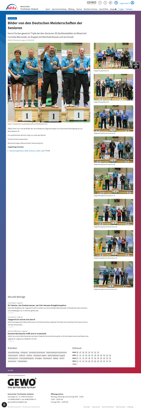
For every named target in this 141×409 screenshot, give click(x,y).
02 (95, 352)
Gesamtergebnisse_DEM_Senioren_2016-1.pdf (27, 151)
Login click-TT (125, 3)
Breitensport (47, 358)
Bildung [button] (71, 9)
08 (77, 352)
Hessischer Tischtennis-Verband (29, 7)
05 (86, 352)
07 (80, 352)
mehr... (75, 364)
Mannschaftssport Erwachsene (56, 352)
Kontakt (87, 407)
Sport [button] (48, 9)
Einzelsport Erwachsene (37, 352)
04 (89, 352)
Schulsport (24, 352)
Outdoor (29, 355)
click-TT (61, 358)
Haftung (130, 407)
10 (83, 355)
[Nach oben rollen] (136, 402)
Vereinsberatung (13, 352)
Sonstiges (38, 358)
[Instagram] (105, 2)
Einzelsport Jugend (40, 355)
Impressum (96, 407)
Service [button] (79, 9)
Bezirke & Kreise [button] (90, 9)
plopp (112, 9)
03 (92, 352)
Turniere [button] (129, 9)
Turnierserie (12, 361)
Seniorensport (13, 355)
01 (98, 352)
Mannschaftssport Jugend (56, 355)
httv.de (10, 370)
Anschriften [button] (103, 9)
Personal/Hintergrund (26, 358)
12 (77, 355)
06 (83, 352)
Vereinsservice (13, 358)
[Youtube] (110, 2)
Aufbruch (22, 355)
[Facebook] (100, 2)
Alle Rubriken (22, 361)
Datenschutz (120, 407)
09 (86, 355)
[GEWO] (91, 2)
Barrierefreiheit (108, 407)
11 (80, 355)
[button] (4, 404)
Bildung (55, 358)
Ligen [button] (121, 9)
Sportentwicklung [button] (59, 9)
